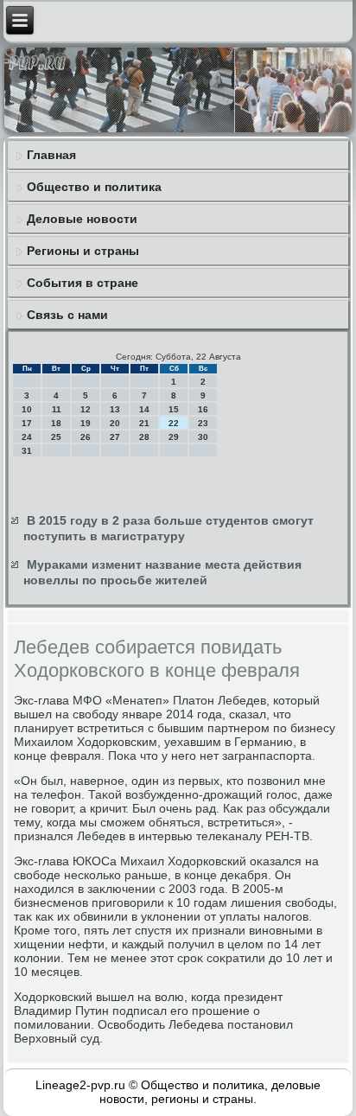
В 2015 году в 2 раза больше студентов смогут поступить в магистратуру (168, 528)
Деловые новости (82, 219)
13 (115, 409)
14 (144, 409)
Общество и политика (94, 187)
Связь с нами (67, 315)
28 (144, 437)
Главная (51, 155)
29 (173, 437)
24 (27, 437)
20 (115, 423)
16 (203, 409)
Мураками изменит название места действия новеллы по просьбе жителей (162, 572)
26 (85, 437)
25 (56, 437)
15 (173, 409)
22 (173, 423)
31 (27, 451)
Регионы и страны (83, 251)
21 (144, 423)
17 (27, 423)
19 (85, 423)
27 (115, 437)
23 (203, 423)
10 (27, 409)
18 (56, 423)
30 (203, 437)
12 (85, 409)
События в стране (82, 283)
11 (56, 409)
